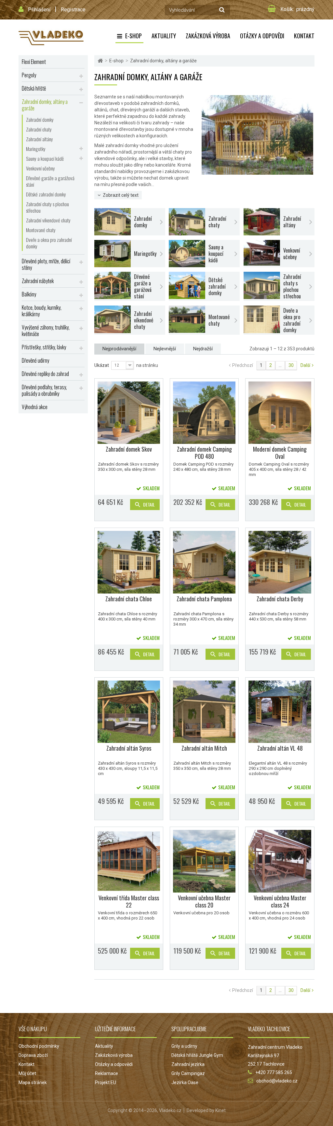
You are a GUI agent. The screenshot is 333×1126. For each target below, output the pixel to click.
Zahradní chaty (39, 129)
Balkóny (29, 294)
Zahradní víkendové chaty (48, 220)
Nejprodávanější (119, 349)
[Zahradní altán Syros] (129, 712)
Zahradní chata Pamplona (204, 598)
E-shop (133, 35)
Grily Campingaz (188, 1073)
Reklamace (106, 1073)
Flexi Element (34, 62)
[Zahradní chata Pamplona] (204, 562)
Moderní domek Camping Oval (280, 452)
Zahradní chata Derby (280, 598)
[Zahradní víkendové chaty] (112, 319)
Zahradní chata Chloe (128, 598)
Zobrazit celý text (121, 195)
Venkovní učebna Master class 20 (204, 901)
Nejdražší (203, 349)
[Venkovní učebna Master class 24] (279, 861)
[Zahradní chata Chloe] (129, 562)
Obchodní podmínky (39, 1046)
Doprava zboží (33, 1055)
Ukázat (101, 365)
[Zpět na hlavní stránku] (100, 61)
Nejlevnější (164, 349)
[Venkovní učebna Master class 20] (204, 861)
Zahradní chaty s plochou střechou (47, 207)
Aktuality (164, 35)
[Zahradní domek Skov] (129, 413)
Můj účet (27, 1073)
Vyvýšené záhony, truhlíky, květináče (46, 330)
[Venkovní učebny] (262, 253)
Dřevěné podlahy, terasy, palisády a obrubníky (44, 390)
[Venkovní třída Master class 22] (129, 861)
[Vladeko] (51, 37)
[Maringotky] (112, 253)
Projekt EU (105, 1082)
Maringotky (36, 148)
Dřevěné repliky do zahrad (45, 374)
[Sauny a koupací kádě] (187, 253)
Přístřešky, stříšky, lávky (44, 347)
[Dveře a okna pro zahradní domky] (262, 319)
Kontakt (304, 35)
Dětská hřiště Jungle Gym (197, 1055)
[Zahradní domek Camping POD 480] (204, 413)
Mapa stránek (33, 1082)
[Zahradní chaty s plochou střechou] (262, 285)
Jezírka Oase (184, 1082)
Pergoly (29, 75)
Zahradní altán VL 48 (280, 748)
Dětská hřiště (34, 88)
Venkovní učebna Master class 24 (280, 901)
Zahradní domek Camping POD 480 (204, 452)
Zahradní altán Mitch (204, 748)
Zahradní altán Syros (128, 748)
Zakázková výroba (208, 35)
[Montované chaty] (187, 319)
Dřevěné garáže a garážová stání (50, 181)
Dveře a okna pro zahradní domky (49, 243)
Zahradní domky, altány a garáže (45, 105)
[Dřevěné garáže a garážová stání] (112, 285)
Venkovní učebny (40, 168)
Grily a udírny (184, 1046)
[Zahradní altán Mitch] (204, 712)
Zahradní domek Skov (129, 449)
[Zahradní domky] (112, 221)
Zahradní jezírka (188, 1064)
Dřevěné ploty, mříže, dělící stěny (46, 264)
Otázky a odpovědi (262, 35)
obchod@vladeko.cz (277, 1080)
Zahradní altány (39, 139)
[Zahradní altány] (262, 221)
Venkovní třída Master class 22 (129, 901)
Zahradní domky (40, 119)
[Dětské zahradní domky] (187, 285)
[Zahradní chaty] (187, 221)
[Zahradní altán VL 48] (279, 712)
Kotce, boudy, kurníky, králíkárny (41, 311)
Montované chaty (41, 229)
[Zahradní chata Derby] (279, 562)
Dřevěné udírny (35, 360)
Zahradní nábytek (38, 281)
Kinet (220, 1110)
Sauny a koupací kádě (45, 158)
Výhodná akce (34, 407)
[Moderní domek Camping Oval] (279, 413)
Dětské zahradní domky (46, 194)
